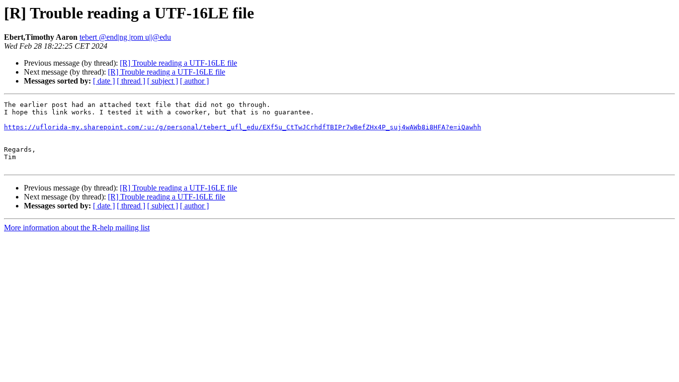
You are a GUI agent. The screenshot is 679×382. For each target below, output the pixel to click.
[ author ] (194, 81)
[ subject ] (162, 81)
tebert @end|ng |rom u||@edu (125, 37)
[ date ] (104, 81)
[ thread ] (131, 81)
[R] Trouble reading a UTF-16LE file (178, 63)
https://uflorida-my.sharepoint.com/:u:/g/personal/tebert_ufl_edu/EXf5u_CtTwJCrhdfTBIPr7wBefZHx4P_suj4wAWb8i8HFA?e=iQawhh (242, 127)
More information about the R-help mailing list (77, 227)
